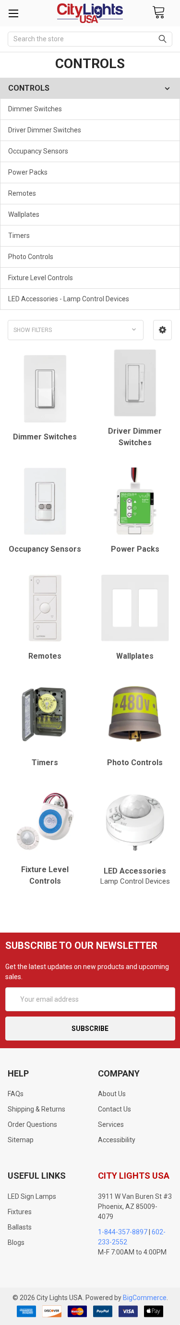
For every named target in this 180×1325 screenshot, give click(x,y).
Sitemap (21, 1140)
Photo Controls (30, 256)
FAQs (16, 1094)
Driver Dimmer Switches (44, 130)
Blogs (16, 1242)
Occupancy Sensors (38, 151)
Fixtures (20, 1212)
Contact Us (114, 1109)
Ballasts (20, 1227)
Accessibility (116, 1140)
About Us (112, 1094)
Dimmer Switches (35, 109)
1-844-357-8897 (122, 1232)
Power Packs (28, 172)
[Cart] (158, 13)
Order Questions (32, 1124)
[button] (162, 330)
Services (111, 1124)
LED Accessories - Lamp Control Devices (68, 299)
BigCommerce (145, 1297)
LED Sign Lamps (32, 1196)
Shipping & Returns (36, 1109)
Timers (19, 235)
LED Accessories (135, 876)
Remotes (22, 193)
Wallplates (23, 214)
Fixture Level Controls (40, 278)
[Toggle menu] (13, 13)
